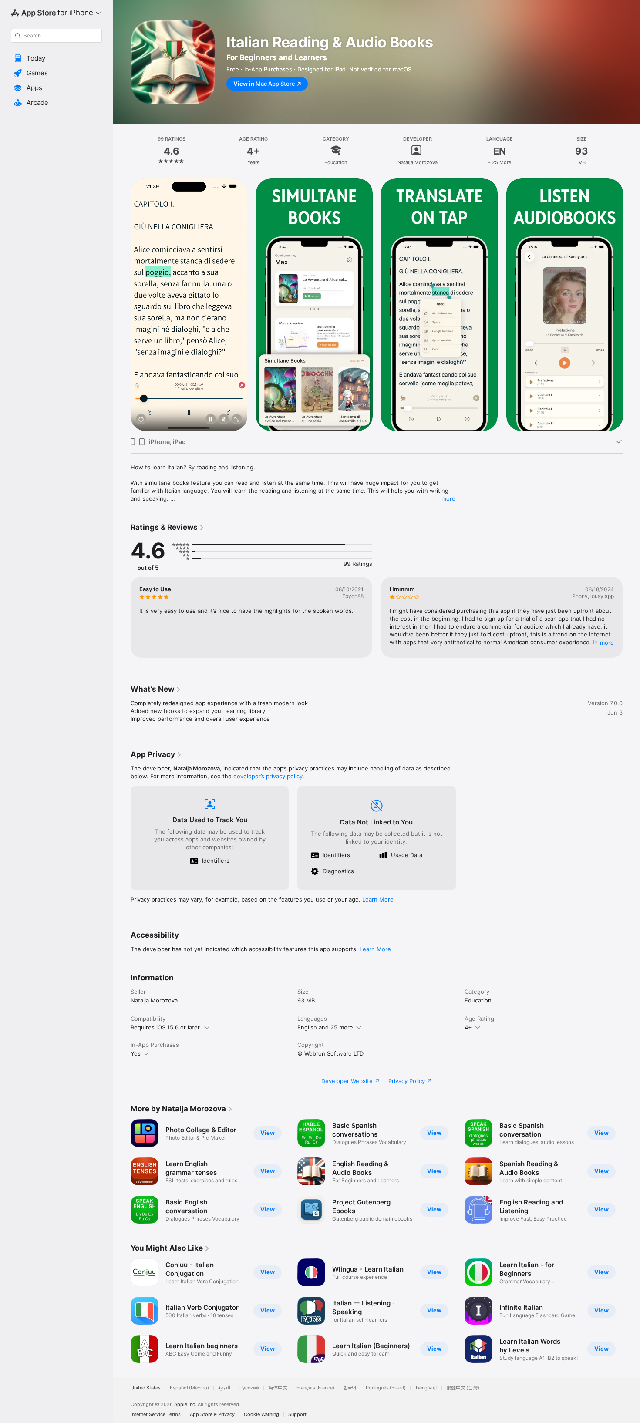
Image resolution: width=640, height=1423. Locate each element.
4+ (468, 1027)
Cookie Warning (261, 1414)
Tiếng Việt (426, 1388)
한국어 (350, 1388)
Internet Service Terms (156, 1414)
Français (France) (315, 1388)
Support (297, 1414)
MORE (607, 642)
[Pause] (210, 420)
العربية (224, 1388)
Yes (136, 1053)
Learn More (378, 899)
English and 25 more (325, 1027)
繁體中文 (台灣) (462, 1388)
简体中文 (277, 1388)
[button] (56, 58)
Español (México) (189, 1388)
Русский (249, 1388)
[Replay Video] (141, 420)
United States (146, 1388)
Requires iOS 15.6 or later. (166, 1027)
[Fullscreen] (237, 420)
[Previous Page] (122, 305)
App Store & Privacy (212, 1414)
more (448, 498)
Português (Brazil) (386, 1388)
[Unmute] (224, 420)
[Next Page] (631, 305)
